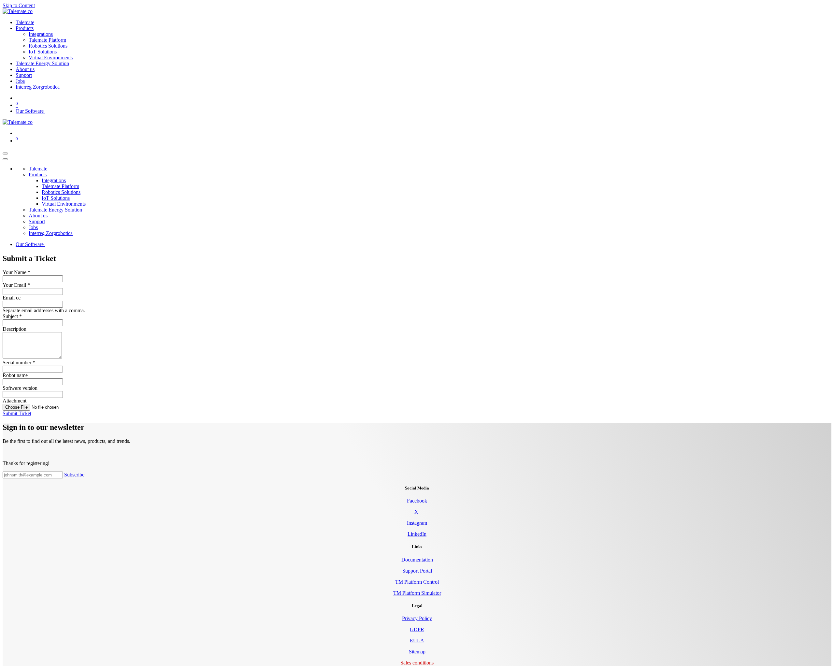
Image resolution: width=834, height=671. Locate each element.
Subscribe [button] (74, 474)
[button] (17, 413)
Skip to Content (19, 5)
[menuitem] (25, 22)
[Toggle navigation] (5, 153)
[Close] (5, 159)
